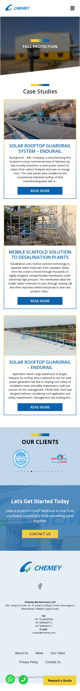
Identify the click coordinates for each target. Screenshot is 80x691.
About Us (21, 653)
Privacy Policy (28, 662)
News (39, 653)
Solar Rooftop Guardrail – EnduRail (40, 364)
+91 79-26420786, (43, 619)
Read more (40, 191)
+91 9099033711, (44, 622)
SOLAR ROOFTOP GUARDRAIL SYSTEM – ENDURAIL (40, 148)
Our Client (58, 653)
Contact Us (53, 662)
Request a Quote (60, 681)
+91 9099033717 (43, 626)
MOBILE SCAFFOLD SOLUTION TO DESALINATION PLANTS (40, 254)
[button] (72, 8)
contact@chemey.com (43, 632)
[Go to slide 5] (31, 471)
